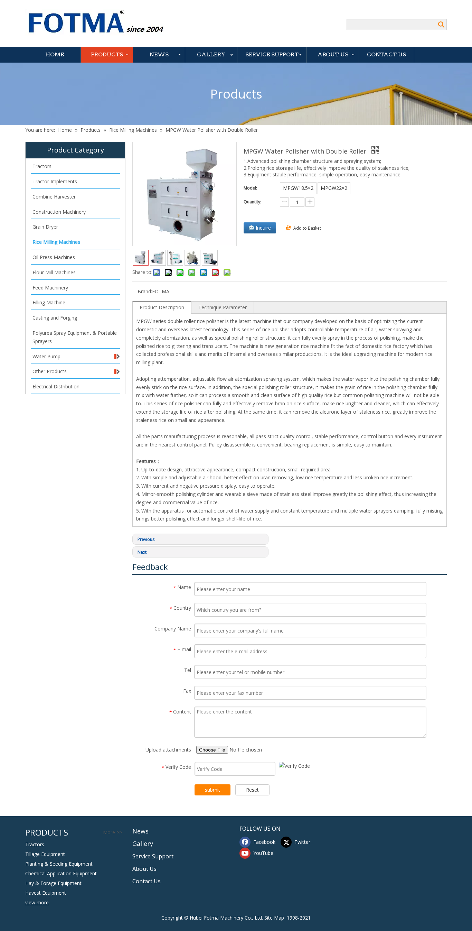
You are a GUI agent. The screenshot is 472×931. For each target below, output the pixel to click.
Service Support (272, 54)
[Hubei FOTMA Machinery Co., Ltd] (99, 22)
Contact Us (386, 54)
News (159, 54)
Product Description (162, 307)
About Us (333, 54)
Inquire (263, 227)
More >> (112, 832)
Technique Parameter (222, 307)
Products (107, 54)
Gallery (211, 54)
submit (212, 789)
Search (441, 24)
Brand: (145, 291)
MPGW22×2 (334, 188)
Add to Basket (307, 228)
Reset (252, 789)
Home (54, 54)
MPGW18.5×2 (298, 188)
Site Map (274, 917)
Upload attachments (168, 749)
